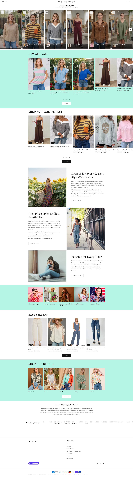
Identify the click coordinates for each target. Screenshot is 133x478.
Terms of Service (70, 448)
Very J (76, 392)
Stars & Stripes (94, 304)
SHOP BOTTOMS (77, 275)
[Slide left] (63, 99)
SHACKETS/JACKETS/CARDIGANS (116, 421)
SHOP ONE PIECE (34, 243)
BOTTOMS (97, 421)
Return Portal (70, 458)
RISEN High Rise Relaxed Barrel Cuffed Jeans (37, 348)
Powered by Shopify (42, 474)
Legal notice (85, 474)
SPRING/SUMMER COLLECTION (58, 422)
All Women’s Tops (33, 304)
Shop (44, 421)
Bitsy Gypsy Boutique (35, 474)
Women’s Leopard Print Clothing (66, 304)
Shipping (69, 446)
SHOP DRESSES (77, 200)
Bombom (92, 392)
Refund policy (50, 474)
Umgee (30, 392)
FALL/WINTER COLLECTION (67, 422)
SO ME (61, 392)
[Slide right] (69, 99)
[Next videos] (130, 29)
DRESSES (81, 421)
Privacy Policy (70, 453)
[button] (2, 1)
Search (68, 443)
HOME (50, 421)
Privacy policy (56, 474)
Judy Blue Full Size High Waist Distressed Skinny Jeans (95, 348)
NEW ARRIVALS (74, 422)
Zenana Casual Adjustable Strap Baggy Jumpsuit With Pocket (75, 348)
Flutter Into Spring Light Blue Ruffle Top (59, 92)
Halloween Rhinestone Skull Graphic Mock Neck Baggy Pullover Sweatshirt (105, 150)
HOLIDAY (128, 421)
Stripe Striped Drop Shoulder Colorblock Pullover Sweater (82, 150)
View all (67, 103)
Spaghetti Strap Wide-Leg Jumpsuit (103, 88)
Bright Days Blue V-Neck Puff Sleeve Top (82, 92)
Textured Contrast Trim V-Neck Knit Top (59, 146)
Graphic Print (78, 304)
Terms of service (63, 474)
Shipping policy (70, 474)
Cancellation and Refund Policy (74, 451)
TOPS (91, 421)
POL (45, 392)
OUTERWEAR (104, 421)
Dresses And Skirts (49, 304)
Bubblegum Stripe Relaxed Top (35, 91)
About (68, 456)
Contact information (78, 474)
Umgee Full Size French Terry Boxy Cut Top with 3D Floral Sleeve (56, 348)
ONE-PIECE (86, 422)
